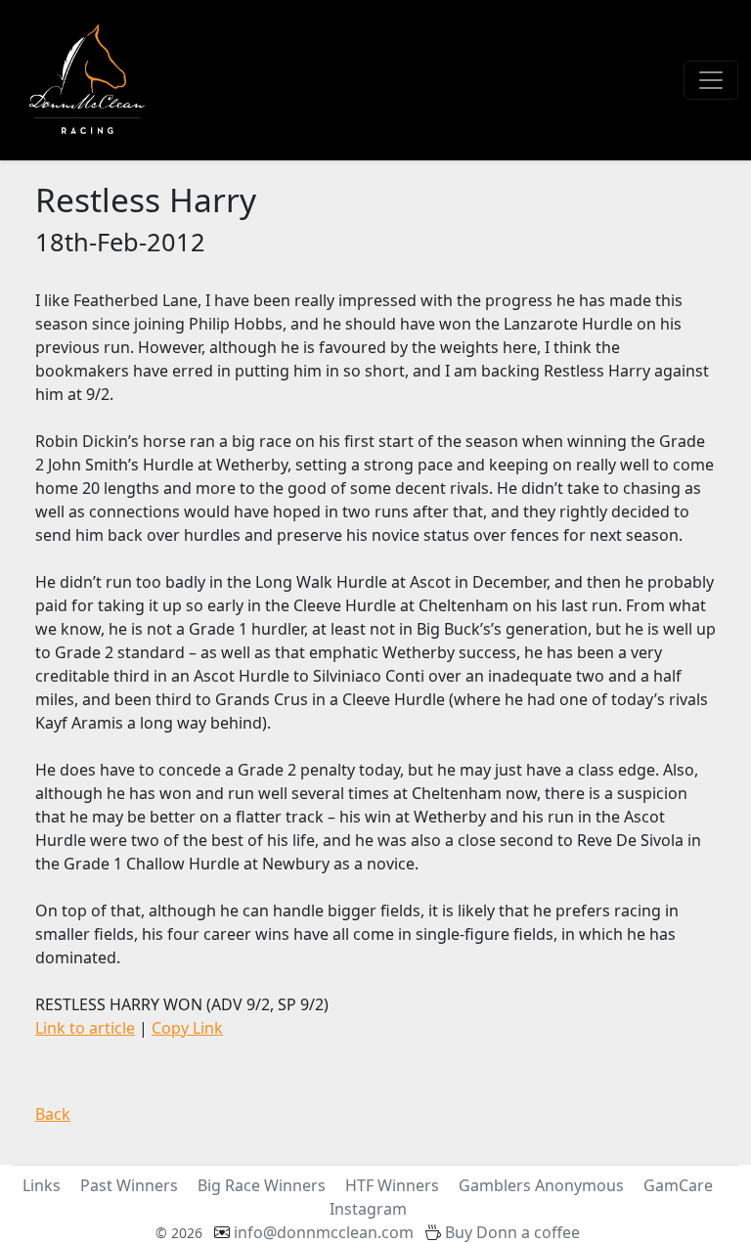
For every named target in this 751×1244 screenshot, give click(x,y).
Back (52, 1114)
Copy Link (187, 1028)
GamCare (678, 1185)
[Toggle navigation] (711, 80)
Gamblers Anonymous (541, 1185)
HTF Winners (392, 1185)
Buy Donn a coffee (512, 1232)
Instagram (368, 1209)
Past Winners (129, 1185)
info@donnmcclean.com (324, 1232)
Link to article (85, 1028)
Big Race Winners (262, 1185)
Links (41, 1185)
